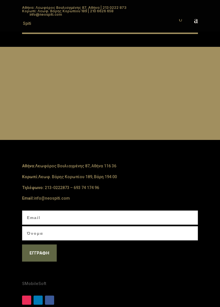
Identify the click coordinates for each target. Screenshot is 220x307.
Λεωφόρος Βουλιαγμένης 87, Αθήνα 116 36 (75, 166)
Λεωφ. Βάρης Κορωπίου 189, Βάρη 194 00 (77, 176)
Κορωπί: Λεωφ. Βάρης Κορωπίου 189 (54, 11)
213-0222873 (57, 187)
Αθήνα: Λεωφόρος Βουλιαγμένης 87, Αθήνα (61, 7)
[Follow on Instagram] (26, 300)
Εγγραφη (39, 252)
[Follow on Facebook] (49, 300)
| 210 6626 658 (100, 11)
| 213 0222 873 (113, 7)
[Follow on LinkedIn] (38, 300)
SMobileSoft (34, 283)
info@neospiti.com (52, 198)
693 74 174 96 (86, 187)
